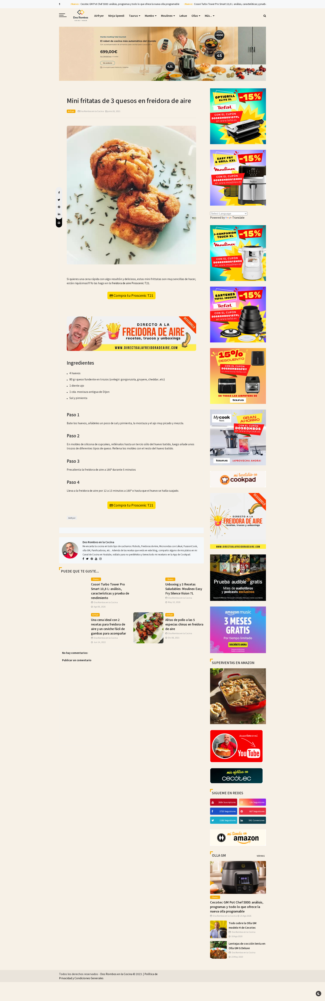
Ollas (194, 15)
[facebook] (213, 811)
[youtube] (213, 802)
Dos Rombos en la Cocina (98, 542)
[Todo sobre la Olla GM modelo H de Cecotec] (218, 929)
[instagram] (242, 802)
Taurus (133, 15)
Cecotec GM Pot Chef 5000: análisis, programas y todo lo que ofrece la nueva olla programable (122, 3)
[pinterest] (242, 811)
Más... (208, 15)
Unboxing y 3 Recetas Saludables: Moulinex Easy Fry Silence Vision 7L (183, 588)
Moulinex (166, 15)
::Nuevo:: (67, 3)
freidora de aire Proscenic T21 (130, 283)
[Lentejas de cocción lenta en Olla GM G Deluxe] (218, 949)
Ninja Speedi (116, 15)
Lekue (183, 15)
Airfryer (99, 15)
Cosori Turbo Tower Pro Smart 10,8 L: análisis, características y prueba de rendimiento (230, 3)
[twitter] (213, 820)
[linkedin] (242, 820)
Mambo (149, 15)
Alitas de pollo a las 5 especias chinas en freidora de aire (184, 624)
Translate (238, 217)
